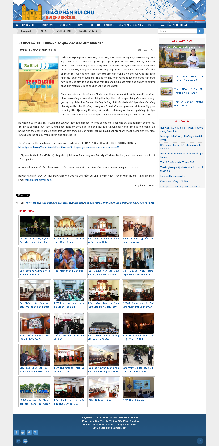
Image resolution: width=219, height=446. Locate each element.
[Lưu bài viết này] (152, 49)
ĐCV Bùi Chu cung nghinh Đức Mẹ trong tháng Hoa (34, 240)
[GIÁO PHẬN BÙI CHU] (55, 12)
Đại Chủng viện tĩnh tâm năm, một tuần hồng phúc (34, 305)
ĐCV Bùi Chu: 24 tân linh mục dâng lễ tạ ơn (69, 240)
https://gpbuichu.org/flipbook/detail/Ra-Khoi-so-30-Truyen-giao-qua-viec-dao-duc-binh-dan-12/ (69, 147)
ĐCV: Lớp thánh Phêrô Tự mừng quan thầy (103, 240)
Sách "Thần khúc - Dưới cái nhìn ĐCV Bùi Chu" (34, 337)
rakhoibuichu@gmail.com (38, 179)
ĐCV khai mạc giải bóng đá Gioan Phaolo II (69, 305)
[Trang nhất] (18, 25)
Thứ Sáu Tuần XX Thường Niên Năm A (189, 78)
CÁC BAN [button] (109, 25)
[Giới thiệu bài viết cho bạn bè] (140, 49)
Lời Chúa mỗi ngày (182, 41)
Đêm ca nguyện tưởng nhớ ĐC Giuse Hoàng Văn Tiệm (103, 369)
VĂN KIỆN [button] (123, 25)
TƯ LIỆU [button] (152, 25)
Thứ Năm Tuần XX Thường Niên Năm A (189, 91)
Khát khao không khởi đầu (174, 181)
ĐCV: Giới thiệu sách (134, 400)
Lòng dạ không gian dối (172, 176)
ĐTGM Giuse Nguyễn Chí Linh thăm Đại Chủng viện (138, 305)
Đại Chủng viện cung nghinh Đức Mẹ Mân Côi (138, 272)
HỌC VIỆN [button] (80, 25)
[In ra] (146, 49)
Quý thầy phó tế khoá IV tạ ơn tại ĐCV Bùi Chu (34, 272)
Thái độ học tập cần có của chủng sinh (138, 240)
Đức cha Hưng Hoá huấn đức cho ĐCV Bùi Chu (69, 402)
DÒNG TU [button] (95, 25)
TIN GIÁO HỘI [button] (29, 25)
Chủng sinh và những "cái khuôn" (69, 337)
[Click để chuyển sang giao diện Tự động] (18, 441)
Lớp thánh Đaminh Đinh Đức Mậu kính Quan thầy (103, 305)
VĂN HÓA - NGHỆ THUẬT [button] (174, 25)
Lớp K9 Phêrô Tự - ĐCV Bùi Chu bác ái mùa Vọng (138, 369)
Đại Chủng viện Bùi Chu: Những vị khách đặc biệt (103, 272)
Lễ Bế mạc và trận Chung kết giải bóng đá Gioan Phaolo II (34, 404)
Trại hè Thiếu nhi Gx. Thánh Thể (177, 162)
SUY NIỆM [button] (138, 25)
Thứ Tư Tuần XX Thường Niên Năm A (188, 104)
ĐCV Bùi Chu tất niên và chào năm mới (69, 369)
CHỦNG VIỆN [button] (64, 25)
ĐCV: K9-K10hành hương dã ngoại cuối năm (103, 337)
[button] (182, 56)
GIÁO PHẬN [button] (46, 25)
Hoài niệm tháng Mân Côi (68, 270)
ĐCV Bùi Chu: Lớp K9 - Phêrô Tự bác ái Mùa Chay (34, 369)
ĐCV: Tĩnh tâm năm (99, 400)
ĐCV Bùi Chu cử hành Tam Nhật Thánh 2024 (138, 337)
